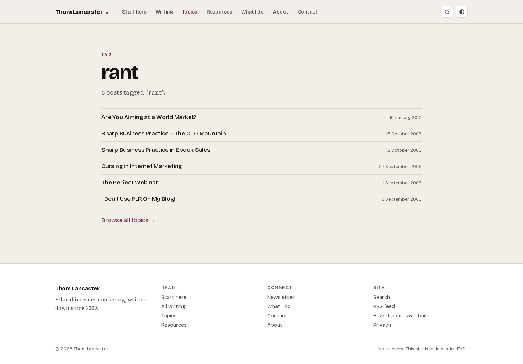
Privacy (382, 325)
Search (381, 297)
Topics (189, 12)
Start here (134, 12)
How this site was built (401, 316)
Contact (308, 12)
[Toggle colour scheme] (462, 12)
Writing (164, 12)
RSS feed (384, 307)
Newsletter (281, 297)
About (280, 12)
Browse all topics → (128, 220)
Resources (219, 12)
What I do (252, 12)
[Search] (447, 12)
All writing (173, 307)
